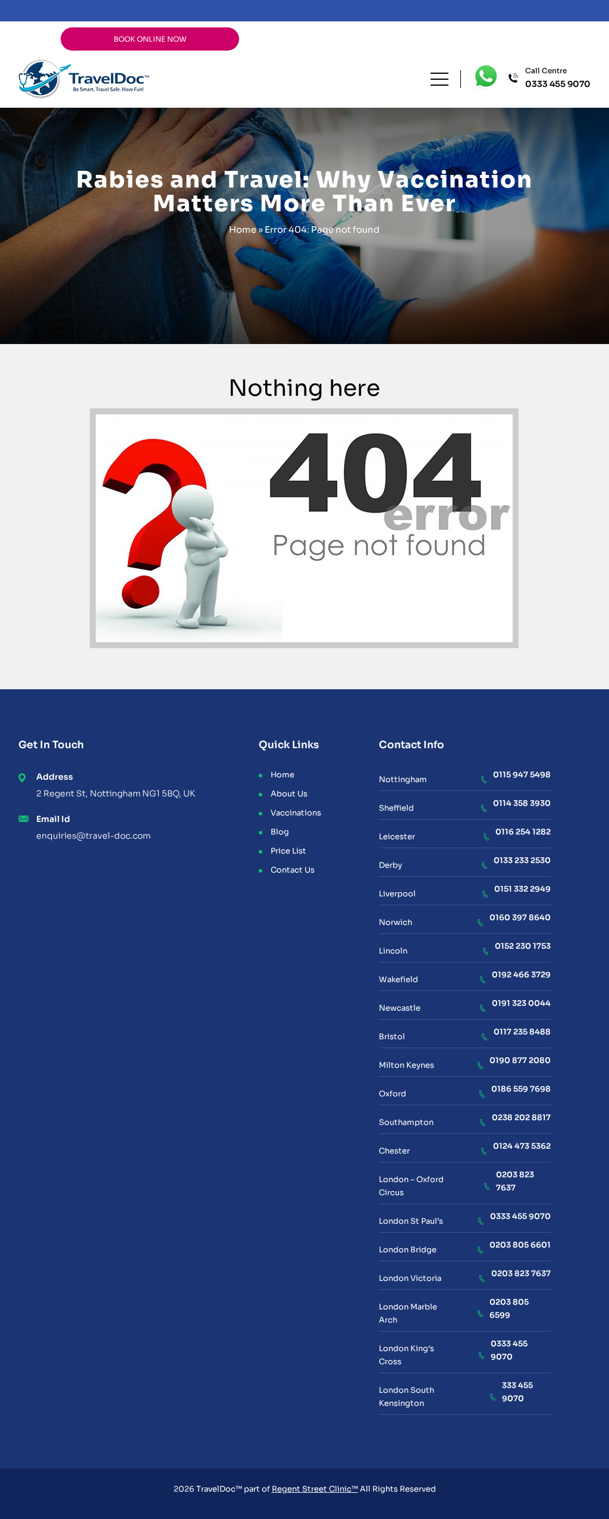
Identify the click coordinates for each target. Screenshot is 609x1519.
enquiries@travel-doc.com (93, 835)
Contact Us (293, 870)
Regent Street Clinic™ (315, 1489)
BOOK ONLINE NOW (150, 39)
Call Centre (558, 78)
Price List (288, 851)
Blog (280, 832)
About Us (289, 794)
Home (242, 229)
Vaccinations (296, 813)
